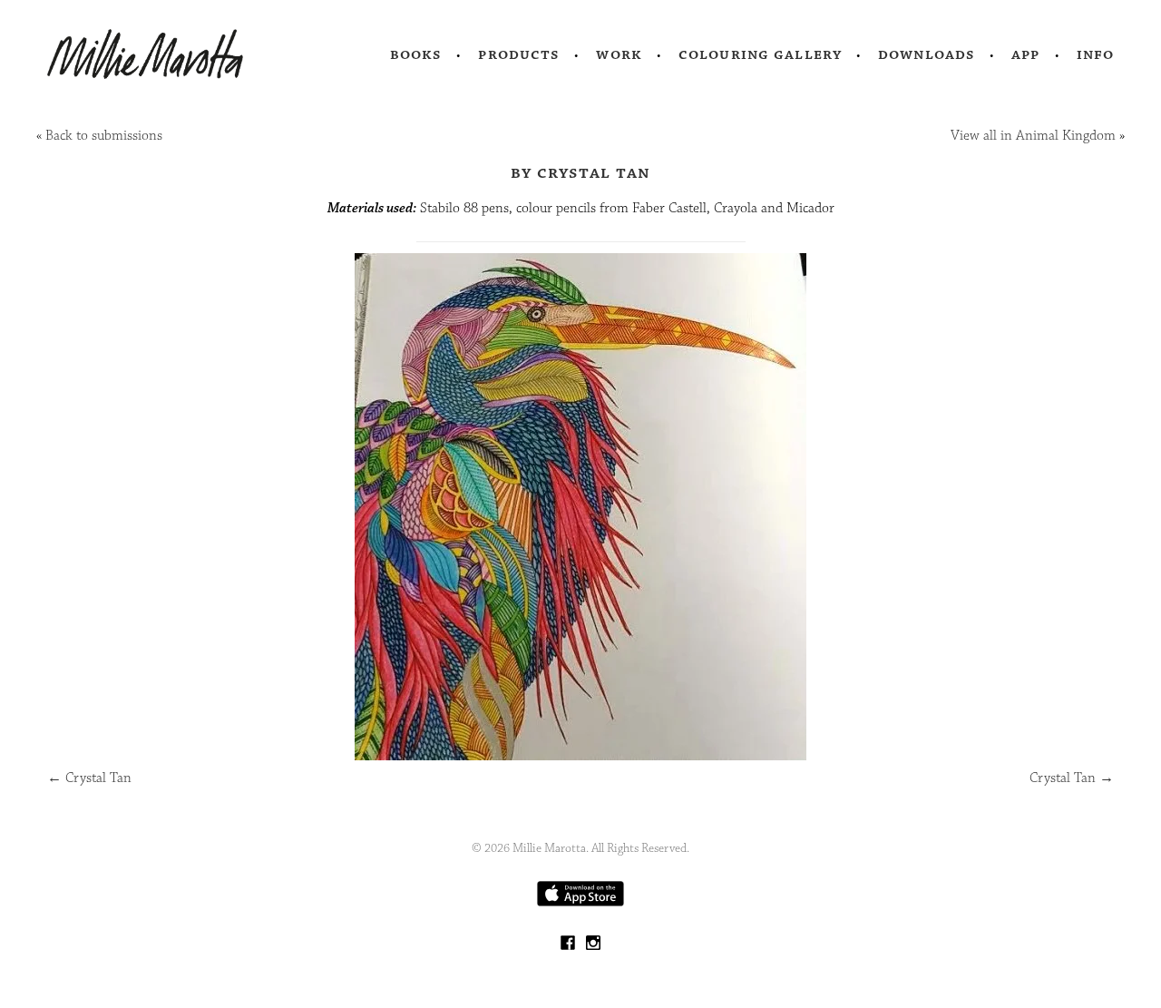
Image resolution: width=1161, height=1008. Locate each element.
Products (519, 54)
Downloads (926, 54)
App (1025, 54)
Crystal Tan (89, 778)
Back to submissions (103, 135)
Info (1096, 54)
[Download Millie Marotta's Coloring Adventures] (580, 902)
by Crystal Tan (581, 172)
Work (619, 54)
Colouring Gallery (760, 54)
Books (416, 54)
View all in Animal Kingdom (1033, 135)
